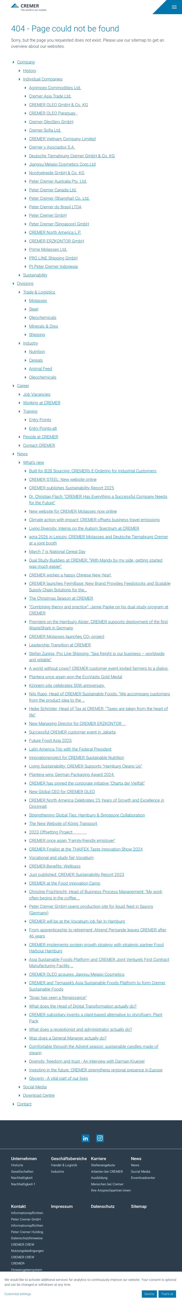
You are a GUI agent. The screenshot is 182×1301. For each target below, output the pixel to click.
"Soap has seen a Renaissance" (58, 998)
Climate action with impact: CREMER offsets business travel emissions (94, 520)
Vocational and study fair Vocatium (61, 858)
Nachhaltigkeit (22, 1177)
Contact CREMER (39, 445)
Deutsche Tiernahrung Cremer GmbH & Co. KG (72, 156)
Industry (30, 343)
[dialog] (91, 1286)
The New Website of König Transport (63, 824)
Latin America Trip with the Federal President (70, 749)
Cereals (36, 360)
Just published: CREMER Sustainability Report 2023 (76, 875)
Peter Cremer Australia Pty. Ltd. (58, 181)
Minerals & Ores (43, 326)
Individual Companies (43, 79)
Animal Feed (40, 369)
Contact (24, 1104)
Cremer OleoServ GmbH (51, 122)
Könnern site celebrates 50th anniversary (67, 685)
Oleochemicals (42, 318)
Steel (33, 309)
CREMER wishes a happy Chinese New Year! (70, 575)
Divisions (25, 284)
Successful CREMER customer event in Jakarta (72, 732)
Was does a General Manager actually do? (68, 1038)
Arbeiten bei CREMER (107, 1171)
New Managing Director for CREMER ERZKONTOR (77, 724)
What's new (33, 462)
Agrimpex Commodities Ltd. (55, 88)
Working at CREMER (41, 403)
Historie (17, 1165)
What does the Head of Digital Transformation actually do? (82, 1006)
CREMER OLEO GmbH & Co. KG (58, 105)
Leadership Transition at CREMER (60, 645)
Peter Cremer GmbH (48, 215)
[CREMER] (60, 7)
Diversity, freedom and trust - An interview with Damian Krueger (87, 1061)
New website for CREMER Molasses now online (73, 511)
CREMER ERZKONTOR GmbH (56, 241)
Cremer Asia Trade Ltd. (50, 96)
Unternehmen (24, 1159)
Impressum (62, 1206)
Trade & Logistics (39, 292)
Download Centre (39, 1095)
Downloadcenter (143, 1177)
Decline (149, 1294)
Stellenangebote (103, 1165)
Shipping (37, 335)
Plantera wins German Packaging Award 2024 (72, 775)
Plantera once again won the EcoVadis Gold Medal (75, 677)
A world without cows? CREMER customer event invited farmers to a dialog (99, 668)
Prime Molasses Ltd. (48, 249)
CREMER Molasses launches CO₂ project (66, 637)
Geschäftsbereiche (69, 1159)
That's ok (167, 1294)
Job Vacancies (36, 394)
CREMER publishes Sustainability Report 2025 (71, 488)
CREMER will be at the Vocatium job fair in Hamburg (77, 921)
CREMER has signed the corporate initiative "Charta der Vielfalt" (87, 783)
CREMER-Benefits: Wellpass (55, 866)
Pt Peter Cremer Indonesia (53, 266)
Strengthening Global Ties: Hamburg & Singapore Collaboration (87, 815)
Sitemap (139, 1206)
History (29, 71)
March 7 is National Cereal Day (57, 552)
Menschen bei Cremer (107, 1184)
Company (26, 62)
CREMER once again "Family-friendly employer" (72, 841)
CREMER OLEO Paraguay (53, 113)
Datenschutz (103, 1206)
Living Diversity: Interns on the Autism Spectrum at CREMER (84, 528)
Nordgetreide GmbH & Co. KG (56, 173)
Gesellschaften (22, 1171)
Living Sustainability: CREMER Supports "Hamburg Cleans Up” (85, 766)
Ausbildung (99, 1177)
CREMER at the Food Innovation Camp (64, 883)
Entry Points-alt (43, 428)
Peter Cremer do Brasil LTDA (55, 207)
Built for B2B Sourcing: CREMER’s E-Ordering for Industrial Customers (92, 471)
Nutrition (37, 352)
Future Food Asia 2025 (50, 741)
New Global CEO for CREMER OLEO (62, 792)
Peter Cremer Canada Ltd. (53, 190)
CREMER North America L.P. (55, 232)
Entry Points (40, 420)
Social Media (35, 1087)
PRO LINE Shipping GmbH (53, 258)
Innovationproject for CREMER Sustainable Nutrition (76, 758)
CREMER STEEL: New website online (63, 480)
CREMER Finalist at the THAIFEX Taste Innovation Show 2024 (86, 849)
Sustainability (35, 275)
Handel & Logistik (64, 1165)
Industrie (57, 1171)
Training (30, 411)
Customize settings (17, 1294)
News (22, 454)
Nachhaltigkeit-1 (23, 1184)
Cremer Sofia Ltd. (45, 130)
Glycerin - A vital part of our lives (58, 1078)
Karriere (98, 1159)
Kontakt (18, 1206)
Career (23, 386)
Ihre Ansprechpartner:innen (111, 1190)
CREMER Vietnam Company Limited (62, 139)
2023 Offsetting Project (58, 832)
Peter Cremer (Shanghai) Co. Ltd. (59, 198)
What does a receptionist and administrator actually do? (80, 1029)
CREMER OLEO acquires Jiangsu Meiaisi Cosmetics (77, 974)
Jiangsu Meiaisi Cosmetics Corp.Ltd (62, 164)
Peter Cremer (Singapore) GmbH (59, 224)
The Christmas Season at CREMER (61, 598)
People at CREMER (40, 437)
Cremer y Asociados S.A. (52, 147)
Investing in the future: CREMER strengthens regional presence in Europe (95, 1070)
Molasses (38, 301)
